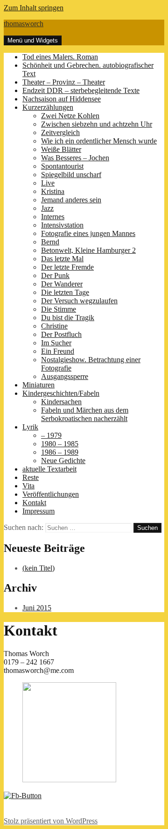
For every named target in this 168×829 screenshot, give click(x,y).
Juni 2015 (36, 608)
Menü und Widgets (32, 40)
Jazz (47, 208)
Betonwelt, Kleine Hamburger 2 (88, 250)
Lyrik (30, 427)
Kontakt (34, 503)
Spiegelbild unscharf (71, 175)
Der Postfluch (61, 334)
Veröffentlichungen (50, 494)
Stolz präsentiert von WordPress (51, 821)
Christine (54, 326)
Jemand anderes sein (71, 200)
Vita (28, 486)
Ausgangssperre (64, 376)
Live (48, 183)
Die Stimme (58, 309)
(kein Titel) (38, 568)
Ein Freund (57, 351)
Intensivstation (62, 225)
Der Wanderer (62, 284)
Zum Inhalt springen (33, 8)
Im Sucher (56, 343)
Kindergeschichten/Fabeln (60, 393)
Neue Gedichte (63, 461)
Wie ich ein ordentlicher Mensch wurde (99, 141)
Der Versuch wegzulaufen (79, 301)
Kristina (52, 191)
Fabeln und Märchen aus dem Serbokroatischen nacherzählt (84, 414)
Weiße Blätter (61, 149)
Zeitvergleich (60, 132)
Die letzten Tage (65, 292)
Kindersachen (61, 402)
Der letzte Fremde (67, 267)
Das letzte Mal (62, 259)
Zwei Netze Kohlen (70, 116)
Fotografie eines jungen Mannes (88, 233)
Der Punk (55, 275)
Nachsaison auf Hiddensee (61, 99)
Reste (30, 477)
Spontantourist (62, 166)
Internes (52, 217)
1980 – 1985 (59, 444)
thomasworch (23, 24)
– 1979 (51, 435)
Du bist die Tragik (67, 318)
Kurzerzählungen (47, 107)
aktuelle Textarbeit (49, 469)
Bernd (50, 242)
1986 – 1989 (59, 452)
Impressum (38, 511)
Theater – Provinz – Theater (63, 82)
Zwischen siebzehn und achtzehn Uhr (96, 124)
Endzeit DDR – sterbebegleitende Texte (81, 90)
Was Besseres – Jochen (75, 158)
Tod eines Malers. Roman (60, 57)
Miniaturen (38, 385)
